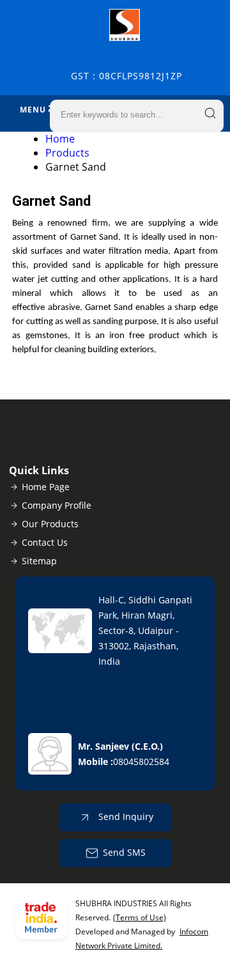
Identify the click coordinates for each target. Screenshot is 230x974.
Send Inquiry (124, 816)
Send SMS (124, 852)
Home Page (46, 487)
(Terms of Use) (139, 917)
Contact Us (45, 542)
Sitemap (39, 561)
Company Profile (56, 505)
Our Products (50, 524)
